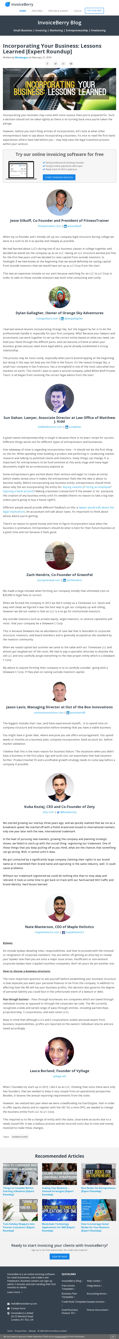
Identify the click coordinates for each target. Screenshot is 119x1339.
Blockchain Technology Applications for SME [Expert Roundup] (58, 1227)
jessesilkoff (74, 226)
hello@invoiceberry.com (24, 1303)
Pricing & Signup (58, 10)
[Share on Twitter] (55, 63)
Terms (10, 1331)
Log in (77, 10)
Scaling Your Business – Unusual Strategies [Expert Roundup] (58, 1191)
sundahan (75, 426)
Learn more (14, 1292)
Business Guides (20, 1137)
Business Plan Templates (69, 1295)
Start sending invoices (59, 177)
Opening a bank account (18, 491)
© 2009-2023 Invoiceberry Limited (52, 1331)
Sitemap (32, 1331)
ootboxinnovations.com (49, 712)
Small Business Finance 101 (70, 1311)
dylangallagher (73, 318)
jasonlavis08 (77, 712)
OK (113, 1336)
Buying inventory (73, 487)
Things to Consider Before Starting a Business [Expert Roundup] (18, 1191)
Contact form (18, 1308)
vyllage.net (59, 1076)
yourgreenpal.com (48, 580)
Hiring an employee (98, 487)
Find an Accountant (97, 1309)
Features (37, 10)
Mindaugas (21, 57)
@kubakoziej (68, 812)
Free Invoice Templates (68, 1287)
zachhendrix (74, 580)
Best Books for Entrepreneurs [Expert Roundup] (98, 1189)
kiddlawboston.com (50, 426)
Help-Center (94, 1280)
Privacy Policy (21, 1331)
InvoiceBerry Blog (72, 1280)
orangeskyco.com (47, 318)
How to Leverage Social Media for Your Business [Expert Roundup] (95, 1227)
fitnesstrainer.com (49, 226)
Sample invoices (96, 1301)
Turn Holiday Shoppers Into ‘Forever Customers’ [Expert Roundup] (19, 1227)
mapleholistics (75, 932)
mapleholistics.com (47, 932)
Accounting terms (97, 1293)
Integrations (94, 1285)
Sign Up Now (59, 1256)
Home (22, 10)
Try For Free (94, 10)
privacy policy (60, 1336)
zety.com (48, 812)
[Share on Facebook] (47, 63)
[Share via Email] (71, 64)
